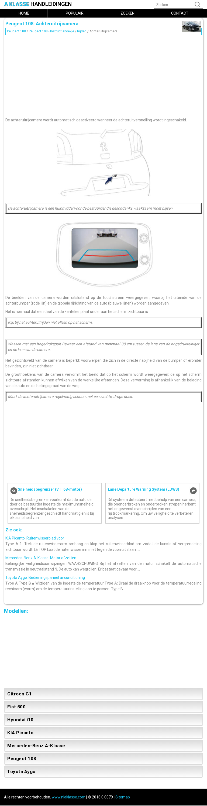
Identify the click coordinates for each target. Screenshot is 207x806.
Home (24, 13)
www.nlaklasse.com (68, 797)
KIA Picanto (20, 732)
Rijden (82, 31)
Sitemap (122, 797)
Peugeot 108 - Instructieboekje (51, 31)
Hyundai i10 (20, 719)
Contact (179, 13)
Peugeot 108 (16, 31)
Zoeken (127, 13)
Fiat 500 (16, 706)
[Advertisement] (103, 75)
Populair (75, 13)
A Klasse (38, 4)
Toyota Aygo (21, 771)
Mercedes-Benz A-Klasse (36, 745)
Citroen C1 (19, 693)
